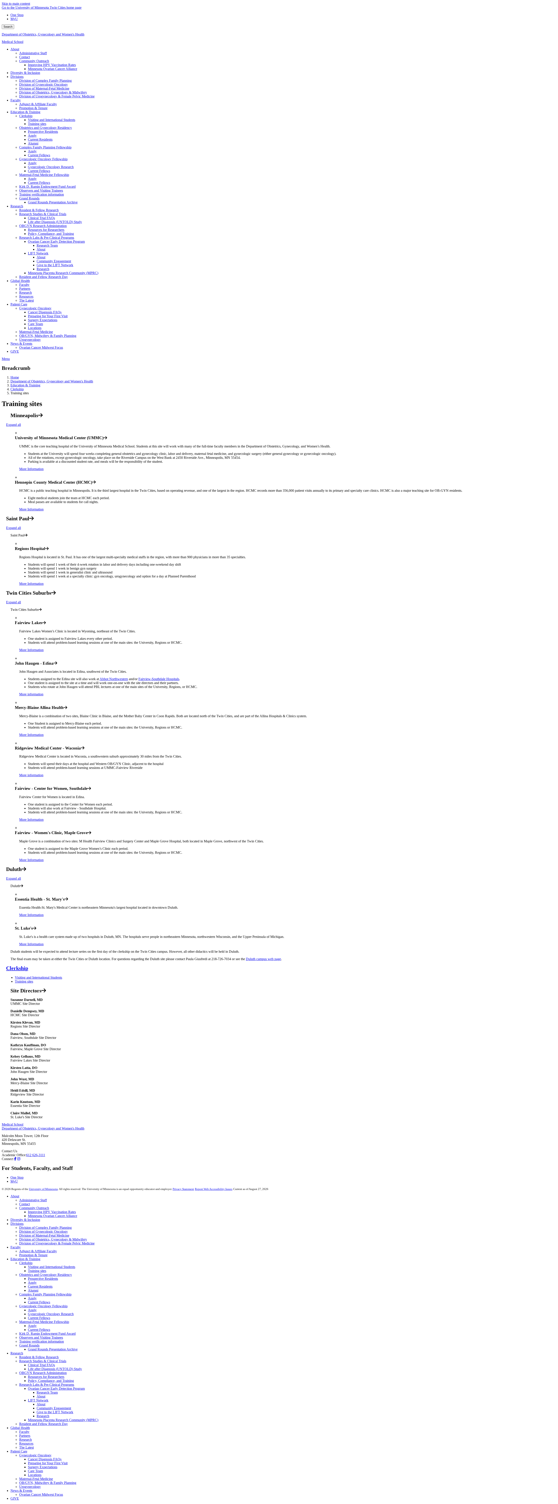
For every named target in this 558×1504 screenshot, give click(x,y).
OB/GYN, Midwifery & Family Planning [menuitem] (47, 336)
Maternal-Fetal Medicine (36, 1479)
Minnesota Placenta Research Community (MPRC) (63, 1420)
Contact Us (9, 1151)
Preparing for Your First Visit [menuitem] (48, 316)
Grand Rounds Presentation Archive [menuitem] (53, 202)
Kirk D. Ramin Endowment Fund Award (47, 1333)
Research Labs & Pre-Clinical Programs (46, 1384)
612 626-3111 (35, 1155)
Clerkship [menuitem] (25, 116)
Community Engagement (54, 1408)
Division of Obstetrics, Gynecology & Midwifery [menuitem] (53, 92)
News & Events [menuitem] (21, 343)
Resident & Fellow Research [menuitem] (39, 210)
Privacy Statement (183, 1189)
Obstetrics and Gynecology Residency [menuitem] (45, 128)
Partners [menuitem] (24, 288)
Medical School (12, 42)
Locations (34, 1475)
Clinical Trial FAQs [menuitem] (41, 218)
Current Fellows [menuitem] (39, 155)
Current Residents (40, 1286)
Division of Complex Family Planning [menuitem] (45, 80)
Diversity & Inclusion (25, 1220)
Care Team (35, 1471)
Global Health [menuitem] (20, 281)
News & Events (21, 1490)
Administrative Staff (33, 1200)
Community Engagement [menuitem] (54, 261)
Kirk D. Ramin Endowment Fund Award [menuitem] (47, 186)
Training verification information (41, 1341)
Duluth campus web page (263, 959)
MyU (14, 19)
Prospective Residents (43, 1278)
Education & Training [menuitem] (25, 112)
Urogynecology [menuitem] (30, 339)
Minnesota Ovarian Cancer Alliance (52, 1216)
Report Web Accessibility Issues (213, 1189)
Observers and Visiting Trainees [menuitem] (41, 190)
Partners (24, 1435)
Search (7, 26)
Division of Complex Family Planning (45, 1227)
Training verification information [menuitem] (41, 194)
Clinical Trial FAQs (41, 1365)
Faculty (15, 1247)
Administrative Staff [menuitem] (33, 53)
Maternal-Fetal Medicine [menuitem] (36, 332)
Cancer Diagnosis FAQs (44, 1459)
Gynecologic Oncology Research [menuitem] (51, 167)
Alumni (33, 1290)
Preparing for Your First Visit (48, 1463)
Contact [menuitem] (24, 57)
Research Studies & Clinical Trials (42, 1361)
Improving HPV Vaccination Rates (52, 1212)
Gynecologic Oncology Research (51, 1314)
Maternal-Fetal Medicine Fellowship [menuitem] (44, 175)
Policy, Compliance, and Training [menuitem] (51, 234)
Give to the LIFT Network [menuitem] (55, 265)
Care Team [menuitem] (35, 324)
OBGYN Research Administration (43, 1373)
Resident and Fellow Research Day (43, 1424)
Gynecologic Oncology (35, 1455)
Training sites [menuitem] (37, 124)
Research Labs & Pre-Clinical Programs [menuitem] (46, 237)
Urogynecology (30, 1487)
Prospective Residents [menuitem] (43, 131)
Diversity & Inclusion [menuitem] (25, 73)
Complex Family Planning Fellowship (45, 1294)
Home (14, 377)
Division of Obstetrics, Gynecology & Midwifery (53, 1239)
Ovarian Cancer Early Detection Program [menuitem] (56, 241)
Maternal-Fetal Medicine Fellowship (44, 1322)
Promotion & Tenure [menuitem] (33, 108)
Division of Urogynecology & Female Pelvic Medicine (57, 1243)
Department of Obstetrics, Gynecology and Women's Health (43, 34)
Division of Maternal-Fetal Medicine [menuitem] (44, 88)
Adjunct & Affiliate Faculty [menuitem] (38, 104)
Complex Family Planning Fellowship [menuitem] (45, 147)
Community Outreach (34, 1208)
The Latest (26, 1447)
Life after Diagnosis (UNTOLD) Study (55, 1369)
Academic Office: (14, 1155)
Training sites (24, 981)
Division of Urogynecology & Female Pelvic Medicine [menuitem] (57, 96)
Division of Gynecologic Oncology (43, 1231)
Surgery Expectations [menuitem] (42, 320)
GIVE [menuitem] (14, 351)
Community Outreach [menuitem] (34, 61)
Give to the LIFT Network (55, 1412)
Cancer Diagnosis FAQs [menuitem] (44, 312)
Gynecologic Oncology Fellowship (43, 1306)
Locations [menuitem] (34, 328)
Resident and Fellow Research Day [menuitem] (43, 277)
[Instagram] (18, 1159)
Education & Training (25, 385)
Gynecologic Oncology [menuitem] (35, 308)
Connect (7, 1159)
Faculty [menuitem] (15, 100)
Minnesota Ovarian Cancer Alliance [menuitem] (52, 69)
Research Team (47, 1392)
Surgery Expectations (42, 1467)
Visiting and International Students (38, 977)
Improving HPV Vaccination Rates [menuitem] (52, 65)
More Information (31, 469)
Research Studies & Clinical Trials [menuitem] (42, 214)
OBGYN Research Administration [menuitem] (43, 226)
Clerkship (17, 389)
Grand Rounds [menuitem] (29, 198)
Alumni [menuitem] (33, 143)
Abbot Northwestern (114, 679)
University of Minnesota (43, 1189)
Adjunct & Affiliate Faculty (38, 1251)
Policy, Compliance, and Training (51, 1381)
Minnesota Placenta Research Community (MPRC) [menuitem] (63, 273)
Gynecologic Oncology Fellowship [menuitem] (43, 159)
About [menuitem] (14, 49)
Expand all (13, 425)
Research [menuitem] (16, 206)
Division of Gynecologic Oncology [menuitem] (43, 84)
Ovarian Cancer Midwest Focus (41, 1494)
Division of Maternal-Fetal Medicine (44, 1235)
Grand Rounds (29, 1345)
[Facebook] (15, 1159)
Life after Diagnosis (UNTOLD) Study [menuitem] (55, 222)
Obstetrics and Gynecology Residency (45, 1275)
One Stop (17, 15)
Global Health (20, 1428)
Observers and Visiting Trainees (41, 1337)
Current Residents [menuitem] (40, 139)
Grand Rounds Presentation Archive (53, 1349)
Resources (26, 1443)
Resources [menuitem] (26, 296)
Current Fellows (39, 1302)
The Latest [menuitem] (26, 300)
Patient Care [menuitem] (18, 304)
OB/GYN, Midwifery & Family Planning (47, 1483)
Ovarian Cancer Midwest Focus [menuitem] (41, 347)
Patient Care (18, 1451)
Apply (32, 1282)
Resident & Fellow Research (39, 1357)
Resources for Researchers (46, 1377)
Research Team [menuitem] (47, 245)
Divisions (17, 1224)
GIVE (14, 1498)
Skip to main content (16, 3)
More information (31, 694)
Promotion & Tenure (33, 1255)
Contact (24, 1204)
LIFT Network (38, 1400)
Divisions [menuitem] (17, 77)
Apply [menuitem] (32, 135)
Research (16, 1353)
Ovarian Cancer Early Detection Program (56, 1388)
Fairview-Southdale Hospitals (158, 679)
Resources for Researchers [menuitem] (46, 230)
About (14, 1196)
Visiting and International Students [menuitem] (51, 120)
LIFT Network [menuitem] (38, 253)
